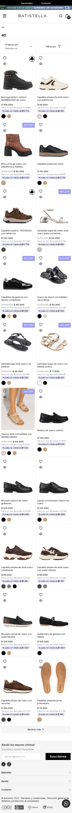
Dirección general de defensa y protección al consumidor (35, 799)
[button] (61, 16)
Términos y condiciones (33, 798)
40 (2, 27)
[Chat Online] (66, 803)
